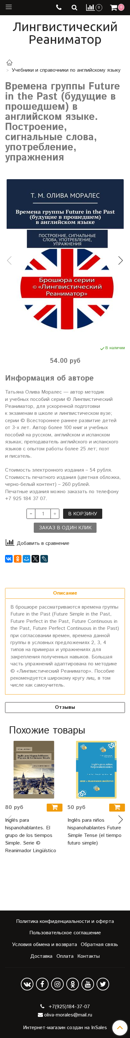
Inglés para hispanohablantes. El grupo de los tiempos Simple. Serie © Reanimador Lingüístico (30, 835)
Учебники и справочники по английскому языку (66, 70)
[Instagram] (57, 984)
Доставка (41, 956)
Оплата (65, 956)
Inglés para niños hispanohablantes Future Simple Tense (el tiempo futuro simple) (94, 832)
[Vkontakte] (27, 984)
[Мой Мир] (26, 559)
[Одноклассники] (17, 559)
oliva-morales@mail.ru (68, 1015)
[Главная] (9, 63)
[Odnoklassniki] (72, 984)
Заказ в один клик (65, 528)
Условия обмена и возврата (44, 944)
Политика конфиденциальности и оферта (65, 921)
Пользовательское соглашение (65, 933)
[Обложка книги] (65, 255)
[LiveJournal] (44, 559)
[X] (35, 559)
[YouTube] (87, 984)
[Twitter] (103, 984)
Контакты (88, 956)
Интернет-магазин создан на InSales (65, 1027)
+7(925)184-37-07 (68, 1006)
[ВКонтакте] (9, 559)
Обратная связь (99, 944)
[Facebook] (42, 984)
